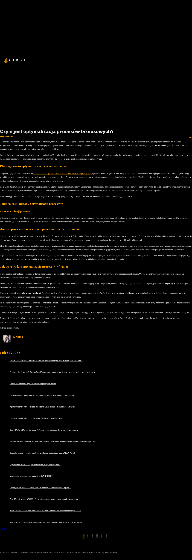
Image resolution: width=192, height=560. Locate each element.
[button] (160, 60)
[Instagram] (8, 557)
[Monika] (7, 339)
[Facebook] (2, 557)
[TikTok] (14, 557)
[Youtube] (20, 557)
